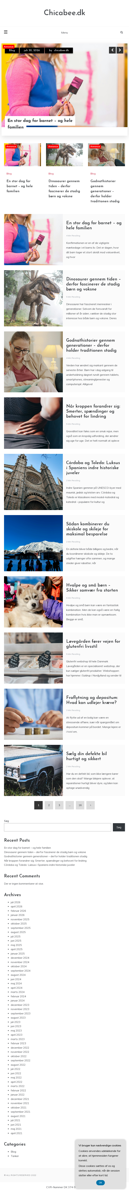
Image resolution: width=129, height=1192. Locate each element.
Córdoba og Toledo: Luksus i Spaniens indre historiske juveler (93, 468)
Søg (6, 821)
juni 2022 (16, 1073)
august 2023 (18, 1017)
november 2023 (20, 1009)
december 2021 (20, 1099)
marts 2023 (18, 1039)
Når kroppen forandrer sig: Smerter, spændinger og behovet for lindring (93, 411)
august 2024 (18, 974)
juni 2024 (16, 979)
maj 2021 (16, 1128)
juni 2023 (16, 1026)
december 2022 (20, 1047)
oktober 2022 (19, 1056)
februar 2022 (18, 1090)
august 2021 (18, 1116)
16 (80, 805)
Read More (114, 120)
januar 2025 (18, 953)
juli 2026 (15, 902)
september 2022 (20, 1060)
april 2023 (16, 1034)
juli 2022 (15, 1069)
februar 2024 (18, 996)
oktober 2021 (19, 1107)
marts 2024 (18, 992)
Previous (112, 50)
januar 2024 (18, 1000)
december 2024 (20, 957)
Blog (12, 50)
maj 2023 (16, 1030)
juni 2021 (16, 1124)
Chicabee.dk (64, 13)
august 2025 (18, 932)
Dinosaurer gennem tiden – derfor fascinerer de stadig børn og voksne (42, 120)
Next (120, 50)
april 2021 (16, 1133)
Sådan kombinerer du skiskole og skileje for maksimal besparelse (87, 529)
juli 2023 (15, 1022)
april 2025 (16, 949)
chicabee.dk (60, 50)
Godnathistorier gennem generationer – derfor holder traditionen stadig (105, 191)
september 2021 (20, 1111)
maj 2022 (16, 1077)
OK (100, 1182)
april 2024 (16, 987)
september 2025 (20, 928)
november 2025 (20, 919)
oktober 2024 (19, 966)
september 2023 (20, 1013)
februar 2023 (18, 1043)
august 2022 (18, 1064)
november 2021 (20, 1103)
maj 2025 (16, 945)
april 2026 (16, 906)
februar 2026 (18, 910)
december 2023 (20, 1004)
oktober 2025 (19, 923)
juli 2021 (15, 1120)
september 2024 (20, 970)
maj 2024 (16, 983)
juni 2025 (16, 940)
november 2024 (20, 962)
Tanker (15, 1156)
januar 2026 (18, 915)
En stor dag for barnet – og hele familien (20, 186)
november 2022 (20, 1051)
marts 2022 (18, 1086)
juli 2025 (15, 936)
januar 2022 (18, 1094)
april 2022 (16, 1081)
